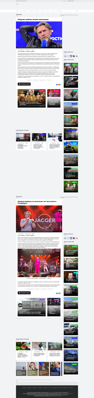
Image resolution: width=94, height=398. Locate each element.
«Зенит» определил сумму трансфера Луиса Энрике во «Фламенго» (71, 97)
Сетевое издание (52, 392)
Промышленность (73, 77)
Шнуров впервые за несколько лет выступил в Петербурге (53, 102)
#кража (49, 80)
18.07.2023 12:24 (23, 309)
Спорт (75, 90)
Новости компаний (64, 387)
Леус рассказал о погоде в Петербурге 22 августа (71, 319)
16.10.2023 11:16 (27, 49)
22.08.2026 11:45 (69, 317)
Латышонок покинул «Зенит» (69, 150)
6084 (74, 317)
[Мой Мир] (59, 84)
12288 (74, 121)
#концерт (38, 289)
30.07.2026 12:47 (69, 109)
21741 (74, 95)
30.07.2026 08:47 (69, 132)
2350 (74, 132)
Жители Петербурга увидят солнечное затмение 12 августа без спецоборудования (55, 355)
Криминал (58, 134)
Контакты (71, 387)
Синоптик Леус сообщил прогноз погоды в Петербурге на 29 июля (70, 189)
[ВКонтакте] (56, 84)
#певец (29, 80)
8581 (74, 343)
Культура (42, 90)
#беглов (50, 289)
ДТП (75, 351)
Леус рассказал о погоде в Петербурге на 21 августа (71, 371)
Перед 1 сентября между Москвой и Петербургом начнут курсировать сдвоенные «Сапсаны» (70, 253)
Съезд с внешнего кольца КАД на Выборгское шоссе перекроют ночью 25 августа (71, 305)
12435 (74, 148)
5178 (74, 263)
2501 (74, 250)
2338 (74, 288)
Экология (74, 169)
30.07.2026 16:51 (69, 81)
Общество (74, 64)
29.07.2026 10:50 (69, 186)
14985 (74, 369)
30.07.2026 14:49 (69, 95)
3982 (74, 355)
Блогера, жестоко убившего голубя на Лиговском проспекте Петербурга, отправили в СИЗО (70, 136)
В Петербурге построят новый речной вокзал (70, 345)
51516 (28, 99)
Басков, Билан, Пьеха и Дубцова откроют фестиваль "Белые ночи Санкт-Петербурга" (31, 312)
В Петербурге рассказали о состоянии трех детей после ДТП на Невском (71, 358)
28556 (26, 351)
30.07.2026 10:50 (69, 121)
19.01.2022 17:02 (23, 99)
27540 (42, 351)
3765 (74, 159)
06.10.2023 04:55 (52, 97)
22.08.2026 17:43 (69, 277)
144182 (51, 98)
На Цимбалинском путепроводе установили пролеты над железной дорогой (70, 162)
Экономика (34, 387)
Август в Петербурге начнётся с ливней (69, 72)
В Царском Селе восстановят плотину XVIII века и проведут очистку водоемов (70, 175)
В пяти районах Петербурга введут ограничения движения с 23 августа (71, 332)
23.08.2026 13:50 (69, 250)
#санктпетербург (29, 289)
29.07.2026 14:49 (69, 159)
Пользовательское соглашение (66, 393)
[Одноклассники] (58, 84)
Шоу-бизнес (56, 90)
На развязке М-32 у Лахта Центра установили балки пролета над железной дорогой (70, 84)
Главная (24, 387)
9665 (28, 309)
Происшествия (55, 387)
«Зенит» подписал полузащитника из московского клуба (69, 279)
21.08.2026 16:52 (69, 329)
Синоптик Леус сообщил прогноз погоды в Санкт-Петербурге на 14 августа (39, 354)
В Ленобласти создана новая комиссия (70, 111)
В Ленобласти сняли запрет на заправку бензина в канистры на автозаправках (22, 146)
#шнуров (35, 80)
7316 (74, 186)
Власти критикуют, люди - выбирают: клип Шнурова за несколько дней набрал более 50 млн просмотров (31, 103)
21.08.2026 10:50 (69, 369)
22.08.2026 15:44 (69, 288)
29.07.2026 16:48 (69, 148)
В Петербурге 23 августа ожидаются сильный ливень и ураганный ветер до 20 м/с (70, 266)
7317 (74, 302)
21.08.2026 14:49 (69, 343)
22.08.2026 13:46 (69, 302)
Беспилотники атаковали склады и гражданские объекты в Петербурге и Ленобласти (39, 146)
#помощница (42, 80)
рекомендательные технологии (55, 395)
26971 (58, 351)
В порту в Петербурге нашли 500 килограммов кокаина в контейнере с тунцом (55, 146)
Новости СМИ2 (19, 318)
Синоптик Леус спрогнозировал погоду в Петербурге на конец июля (71, 124)
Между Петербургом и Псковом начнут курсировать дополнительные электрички (70, 292)
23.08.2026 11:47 (69, 263)
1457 (74, 81)
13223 (74, 329)
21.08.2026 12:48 (69, 355)
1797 (74, 109)
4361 (74, 277)
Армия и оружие (41, 134)
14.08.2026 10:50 (37, 351)
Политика (74, 103)
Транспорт (27, 134)
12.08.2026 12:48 (53, 351)
